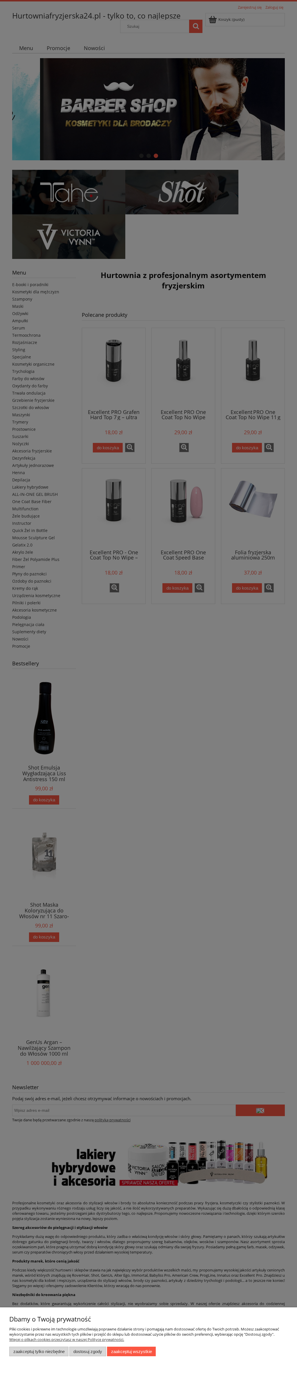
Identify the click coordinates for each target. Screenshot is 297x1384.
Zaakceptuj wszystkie (131, 1351)
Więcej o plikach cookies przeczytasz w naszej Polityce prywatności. (66, 1339)
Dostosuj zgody (87, 1351)
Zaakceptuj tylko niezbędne (39, 1351)
